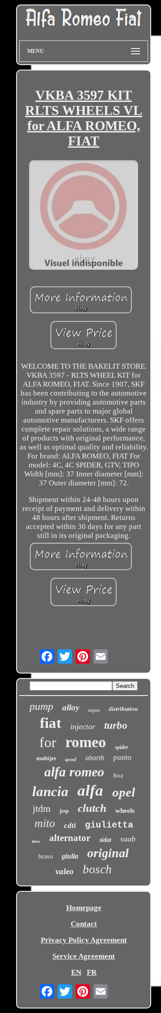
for (47, 742)
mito (44, 823)
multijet (46, 758)
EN (76, 972)
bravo (45, 856)
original (108, 853)
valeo (64, 871)
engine (94, 710)
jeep (64, 811)
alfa (90, 790)
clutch (92, 808)
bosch (97, 869)
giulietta (109, 825)
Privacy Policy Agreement (84, 940)
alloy (70, 707)
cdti (70, 825)
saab (128, 838)
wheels (125, 810)
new (36, 841)
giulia (70, 856)
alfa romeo (74, 771)
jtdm (42, 808)
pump (41, 706)
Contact (84, 924)
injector (82, 726)
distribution (123, 708)
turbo (115, 725)
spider (121, 747)
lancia (50, 791)
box (118, 775)
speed (70, 759)
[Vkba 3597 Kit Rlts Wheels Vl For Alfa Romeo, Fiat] (83, 216)
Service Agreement (83, 956)
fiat (50, 723)
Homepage (84, 907)
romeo (85, 742)
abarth (94, 758)
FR (92, 972)
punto (122, 757)
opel (123, 792)
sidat (105, 840)
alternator (69, 837)
